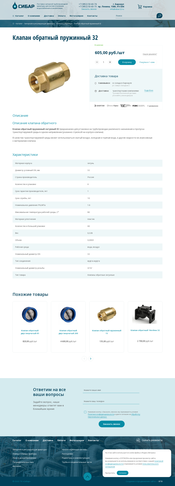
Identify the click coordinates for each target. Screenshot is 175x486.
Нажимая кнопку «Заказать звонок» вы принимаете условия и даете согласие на (114, 414)
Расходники (67, 453)
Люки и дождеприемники (24, 458)
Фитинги (17, 466)
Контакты (92, 15)
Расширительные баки (23, 462)
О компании (34, 15)
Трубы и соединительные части (77, 462)
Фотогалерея (76, 15)
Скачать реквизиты (152, 440)
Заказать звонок (111, 424)
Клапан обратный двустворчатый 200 (68, 332)
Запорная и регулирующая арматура (39, 23)
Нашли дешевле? (150, 54)
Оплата (61, 15)
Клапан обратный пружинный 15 (106, 332)
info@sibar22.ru (117, 9)
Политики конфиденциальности (101, 414)
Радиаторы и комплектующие (76, 458)
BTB (160, 481)
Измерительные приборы (25, 453)
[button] (90, 358)
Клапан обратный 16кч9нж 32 (145, 330)
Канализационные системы (74, 449)
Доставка (49, 15)
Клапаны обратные (64, 23)
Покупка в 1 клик (147, 62)
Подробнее (148, 90)
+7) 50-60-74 (88, 4)
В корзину (127, 62)
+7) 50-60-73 (88, 6)
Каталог (19, 15)
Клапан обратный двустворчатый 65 (30, 332)
